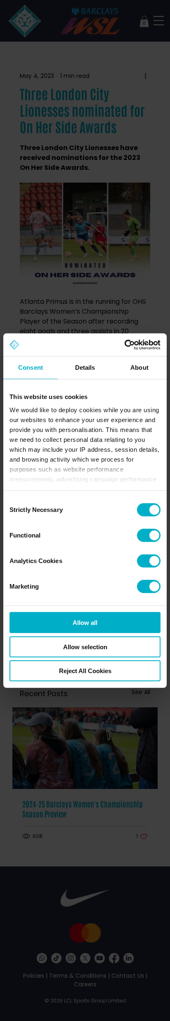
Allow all (85, 622)
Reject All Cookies (85, 670)
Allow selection (85, 646)
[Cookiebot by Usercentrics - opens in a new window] (124, 344)
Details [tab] (85, 367)
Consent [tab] (30, 367)
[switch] (149, 535)
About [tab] (139, 367)
